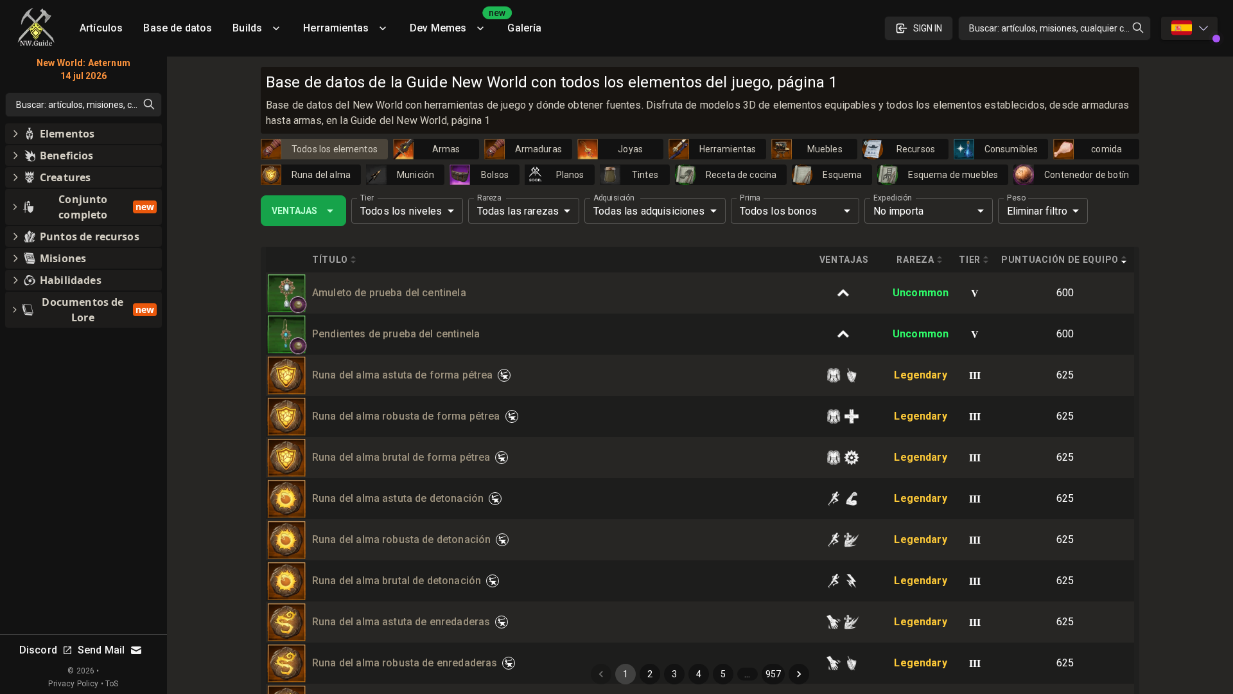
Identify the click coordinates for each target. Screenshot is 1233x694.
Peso (1016, 197)
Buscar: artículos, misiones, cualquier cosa (1054, 28)
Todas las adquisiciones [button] (648, 211)
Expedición (892, 197)
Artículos (101, 28)
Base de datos (177, 28)
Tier (367, 197)
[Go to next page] (799, 674)
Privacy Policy (73, 683)
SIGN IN (927, 28)
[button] (298, 304)
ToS (111, 683)
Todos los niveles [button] (401, 211)
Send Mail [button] (101, 650)
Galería (524, 28)
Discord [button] (38, 650)
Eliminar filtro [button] (1037, 211)
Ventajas (294, 211)
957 (773, 674)
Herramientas (336, 28)
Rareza (489, 197)
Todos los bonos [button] (778, 211)
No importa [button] (898, 211)
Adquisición (613, 197)
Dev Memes (453, 23)
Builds (247, 28)
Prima (750, 197)
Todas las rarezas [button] (518, 211)
